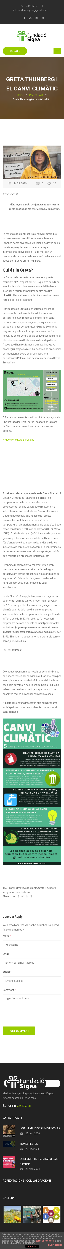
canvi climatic (16, 887)
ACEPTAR (32, 1246)
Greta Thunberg (47, 887)
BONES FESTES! (29, 1143)
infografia (8, 892)
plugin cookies (55, 1245)
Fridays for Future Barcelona (18, 439)
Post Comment (19, 1031)
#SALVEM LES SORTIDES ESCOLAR (40, 1128)
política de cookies (45, 1241)
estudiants (31, 887)
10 (54, 183)
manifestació (22, 892)
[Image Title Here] (12, 1214)
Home (20, 95)
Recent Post (36, 95)
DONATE (15, 51)
